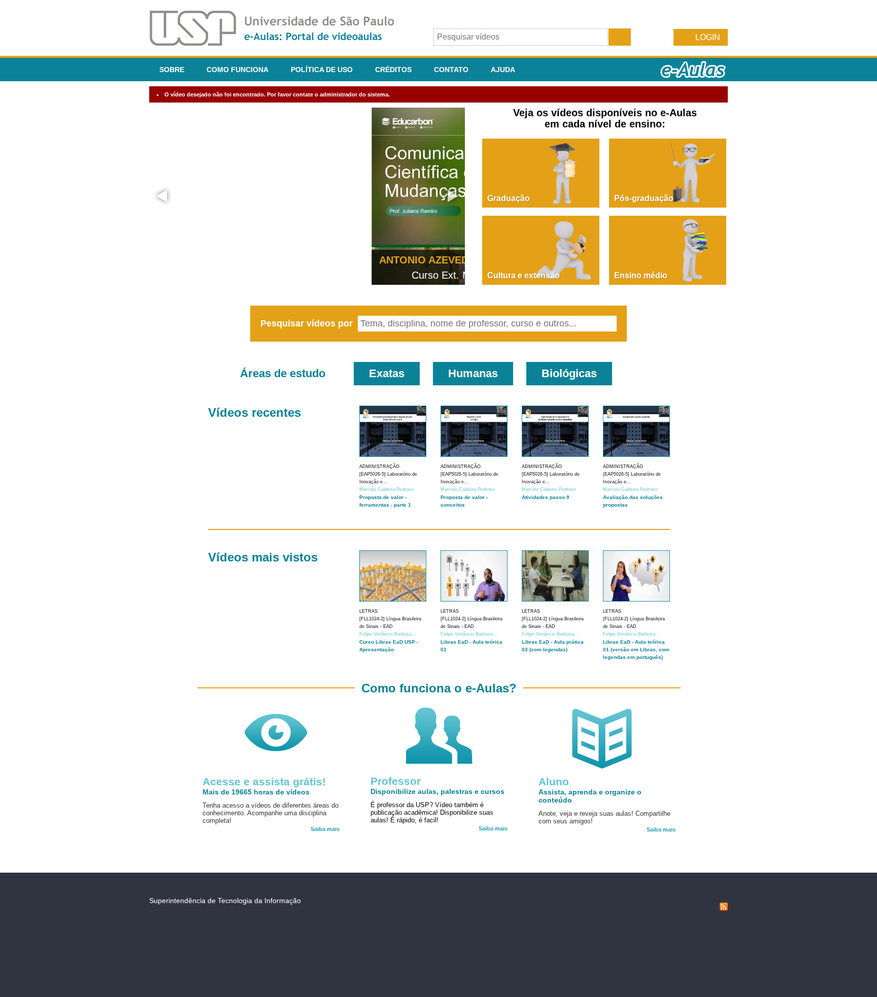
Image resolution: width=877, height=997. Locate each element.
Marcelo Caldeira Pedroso (386, 489)
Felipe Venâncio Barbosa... (387, 634)
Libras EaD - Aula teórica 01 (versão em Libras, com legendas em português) (636, 649)
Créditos (393, 69)
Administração (379, 466)
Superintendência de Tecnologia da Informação (225, 900)
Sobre (171, 69)
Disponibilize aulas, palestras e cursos (437, 791)
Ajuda (503, 69)
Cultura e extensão (523, 275)
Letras (368, 611)
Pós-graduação (643, 198)
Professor (395, 781)
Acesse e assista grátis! (264, 781)
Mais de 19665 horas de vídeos (256, 792)
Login (707, 37)
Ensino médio (640, 275)
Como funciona (237, 69)
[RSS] (724, 908)
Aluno (553, 781)
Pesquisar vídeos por (307, 323)
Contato (451, 69)
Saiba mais (325, 829)
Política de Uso (322, 69)
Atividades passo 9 (545, 497)
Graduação (508, 198)
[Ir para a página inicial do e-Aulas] (280, 43)
